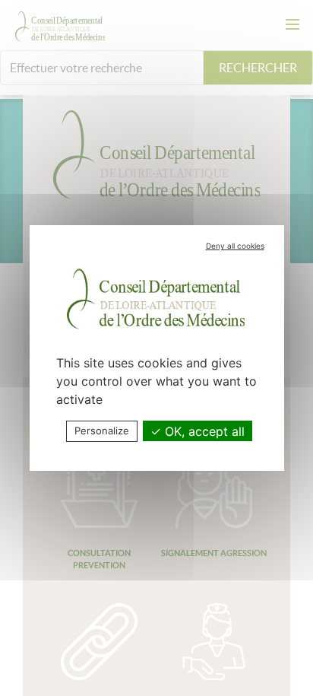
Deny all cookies (235, 245)
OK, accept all (203, 431)
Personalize (101, 430)
